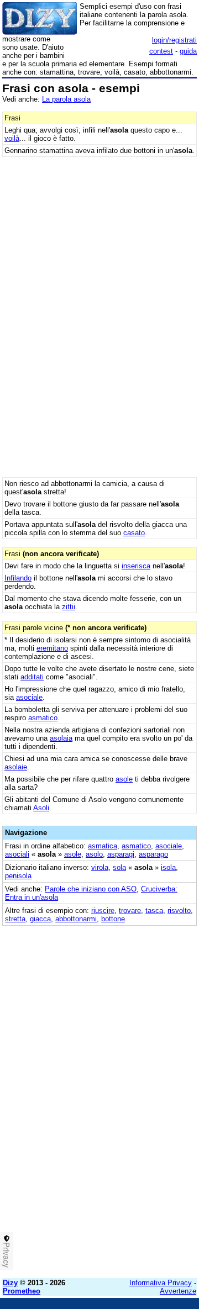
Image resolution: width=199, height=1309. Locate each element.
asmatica (102, 846)
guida (188, 51)
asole (124, 779)
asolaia (61, 738)
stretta (15, 919)
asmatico (42, 718)
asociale (29, 697)
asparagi (120, 854)
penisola (18, 876)
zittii (68, 607)
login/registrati (174, 40)
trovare (130, 910)
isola (168, 867)
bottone (113, 919)
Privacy (6, 1255)
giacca (40, 919)
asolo (94, 854)
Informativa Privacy (160, 1283)
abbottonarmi (76, 919)
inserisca (136, 566)
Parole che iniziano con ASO (91, 889)
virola (99, 867)
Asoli (41, 808)
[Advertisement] (99, 1170)
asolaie (15, 767)
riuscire (102, 910)
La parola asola (66, 99)
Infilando (18, 578)
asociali (17, 854)
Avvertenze (178, 1291)
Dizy (10, 1283)
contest (161, 51)
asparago (153, 854)
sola (119, 867)
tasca (154, 910)
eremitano (52, 648)
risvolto (179, 910)
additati (32, 677)
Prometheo (21, 1291)
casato (134, 533)
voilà (11, 138)
